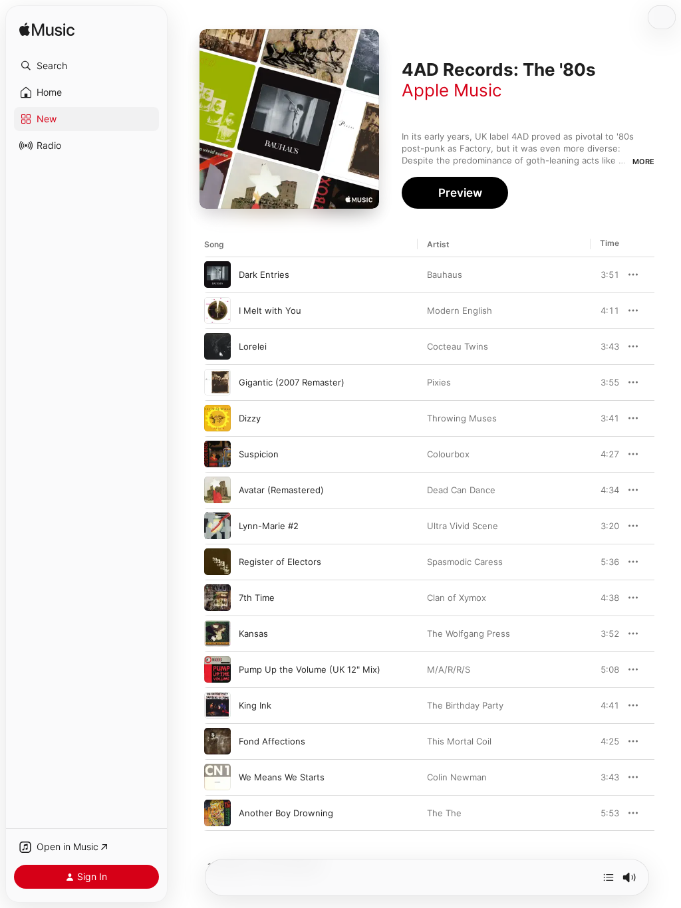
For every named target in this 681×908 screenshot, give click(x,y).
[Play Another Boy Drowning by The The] (217, 813)
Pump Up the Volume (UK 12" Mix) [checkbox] (309, 669)
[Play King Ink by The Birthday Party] (217, 705)
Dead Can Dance (461, 490)
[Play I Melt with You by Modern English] (217, 310)
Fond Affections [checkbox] (272, 741)
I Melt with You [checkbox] (270, 310)
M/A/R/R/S (448, 669)
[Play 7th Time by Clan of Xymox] (217, 597)
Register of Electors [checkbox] (280, 561)
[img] (46, 30)
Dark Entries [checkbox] (264, 274)
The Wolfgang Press (468, 633)
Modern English (459, 310)
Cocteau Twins (457, 346)
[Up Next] (608, 877)
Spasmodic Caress (465, 561)
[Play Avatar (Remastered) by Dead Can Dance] (217, 490)
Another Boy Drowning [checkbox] (286, 813)
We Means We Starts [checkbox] (282, 777)
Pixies (439, 382)
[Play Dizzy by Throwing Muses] (217, 418)
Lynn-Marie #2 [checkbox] (269, 525)
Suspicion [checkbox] (259, 454)
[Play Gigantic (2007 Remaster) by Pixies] (217, 382)
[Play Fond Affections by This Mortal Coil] (217, 741)
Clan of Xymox (456, 597)
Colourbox (448, 454)
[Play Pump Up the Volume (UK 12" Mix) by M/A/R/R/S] (217, 669)
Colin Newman (457, 777)
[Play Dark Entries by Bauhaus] (217, 274)
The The (444, 813)
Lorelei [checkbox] (253, 346)
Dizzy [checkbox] (250, 418)
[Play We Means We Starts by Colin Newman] (217, 777)
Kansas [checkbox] (253, 633)
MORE (643, 161)
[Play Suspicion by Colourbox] (217, 454)
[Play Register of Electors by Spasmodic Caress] (217, 561)
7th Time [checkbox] (257, 597)
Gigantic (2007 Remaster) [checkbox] (291, 382)
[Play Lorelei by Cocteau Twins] (217, 346)
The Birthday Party (465, 705)
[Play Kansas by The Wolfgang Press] (217, 633)
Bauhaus (444, 274)
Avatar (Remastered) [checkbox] (281, 490)
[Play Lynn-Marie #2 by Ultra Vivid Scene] (217, 525)
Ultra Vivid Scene (462, 525)
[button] (86, 66)
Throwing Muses (462, 418)
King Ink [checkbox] (255, 705)
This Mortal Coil (459, 741)
